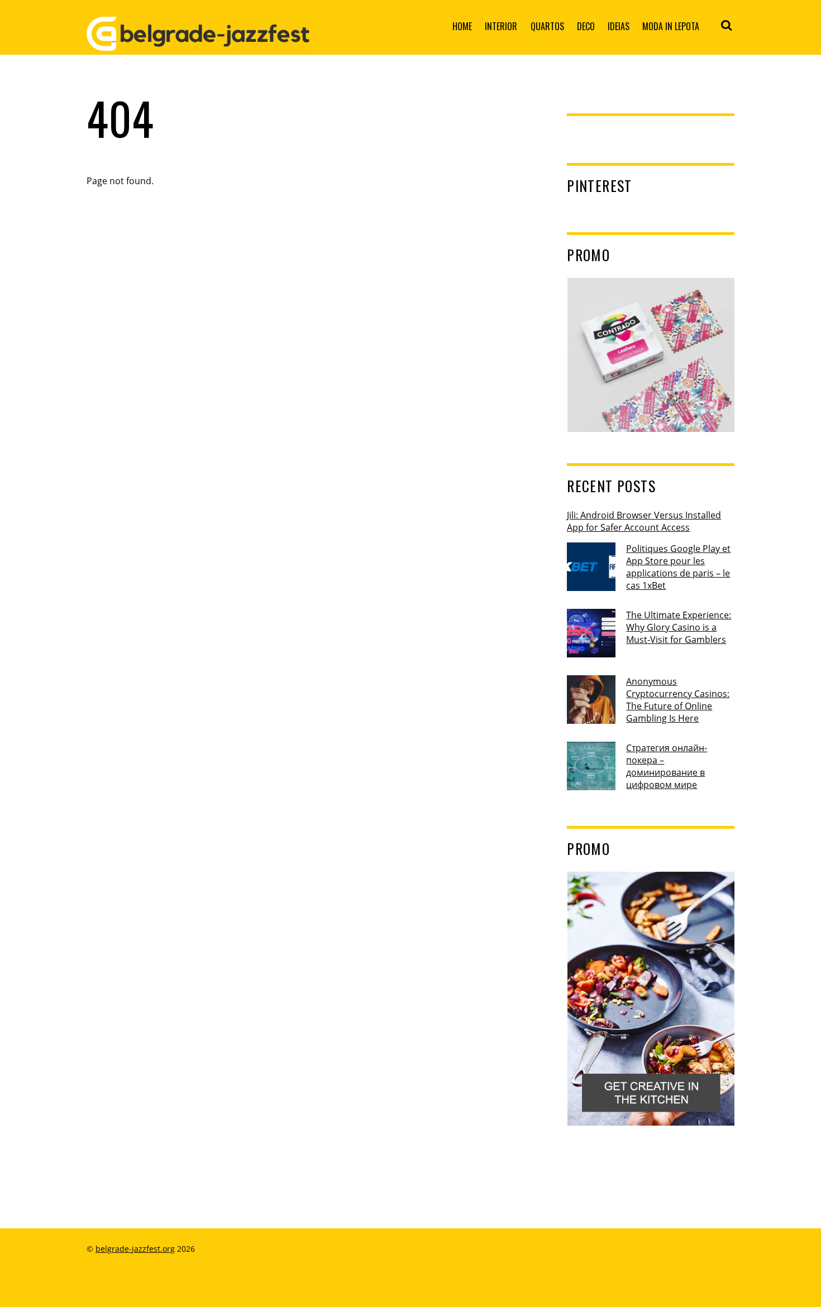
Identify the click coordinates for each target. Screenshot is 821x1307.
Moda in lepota (670, 26)
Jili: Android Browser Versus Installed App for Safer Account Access (644, 521)
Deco (586, 26)
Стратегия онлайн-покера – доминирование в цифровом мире (666, 766)
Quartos (547, 26)
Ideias (618, 26)
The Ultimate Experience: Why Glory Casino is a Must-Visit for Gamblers (678, 627)
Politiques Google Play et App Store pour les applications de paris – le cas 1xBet (678, 567)
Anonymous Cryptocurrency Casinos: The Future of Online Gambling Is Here (677, 699)
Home (462, 26)
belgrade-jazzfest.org (135, 1248)
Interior (501, 26)
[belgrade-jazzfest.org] (198, 41)
